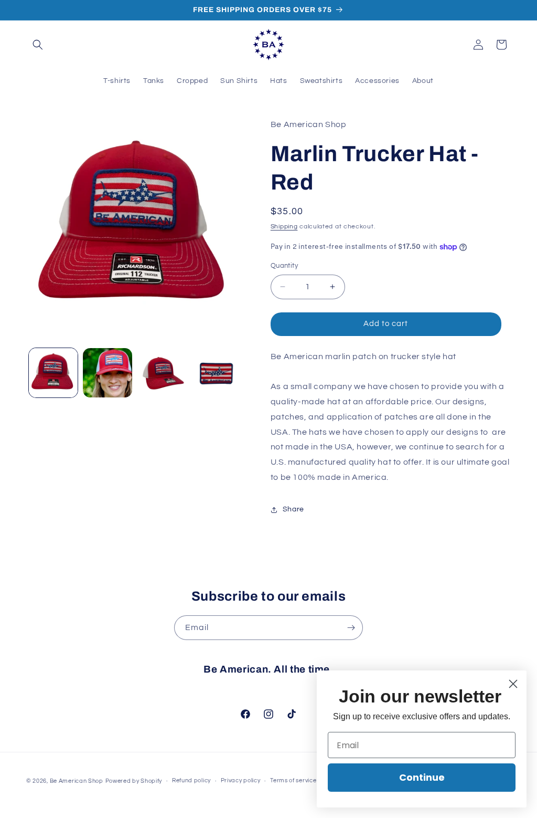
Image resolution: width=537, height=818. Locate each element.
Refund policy (191, 780)
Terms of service (293, 780)
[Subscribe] (350, 627)
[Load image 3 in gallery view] (161, 372)
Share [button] (293, 509)
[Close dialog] (513, 684)
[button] (37, 44)
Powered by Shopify (134, 781)
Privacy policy (241, 780)
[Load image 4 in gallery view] (215, 372)
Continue (422, 777)
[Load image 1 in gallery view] (53, 372)
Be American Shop (76, 781)
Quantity (284, 265)
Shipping (284, 226)
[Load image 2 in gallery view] (107, 372)
